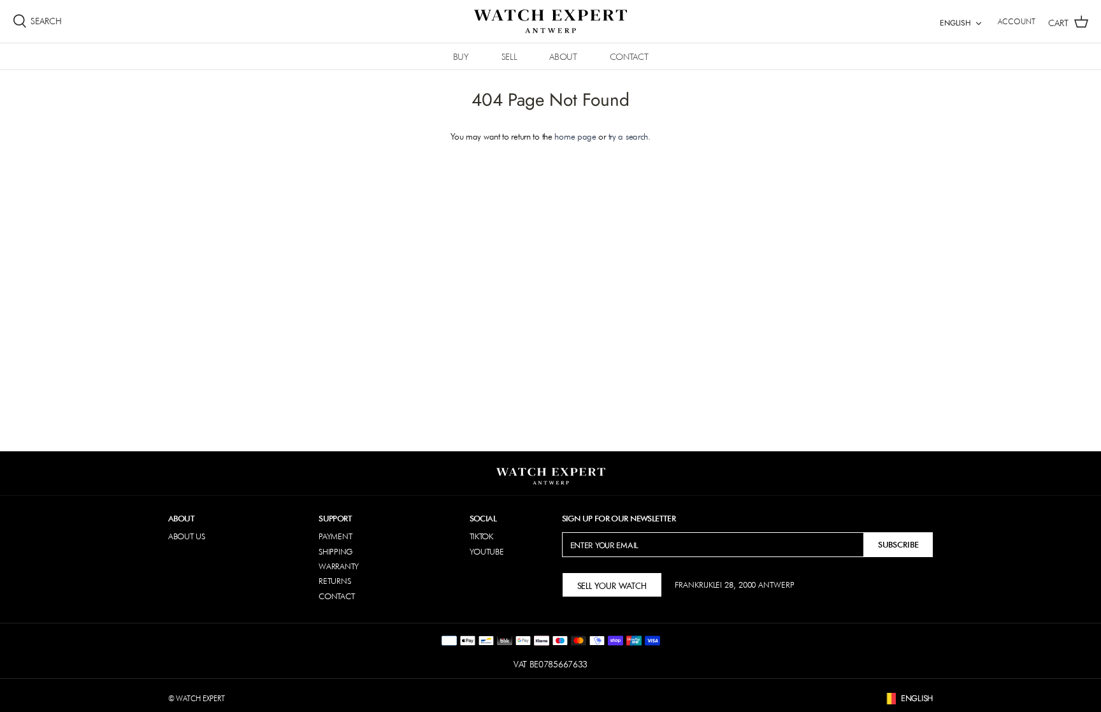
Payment (335, 536)
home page (575, 136)
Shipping (336, 551)
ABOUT (563, 57)
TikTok (481, 536)
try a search (628, 136)
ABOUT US (186, 536)
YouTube (487, 551)
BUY (461, 57)
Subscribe (898, 544)
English (955, 23)
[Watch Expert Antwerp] (550, 21)
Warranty (339, 566)
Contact (336, 596)
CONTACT (629, 57)
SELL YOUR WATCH (612, 584)
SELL (509, 57)
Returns (334, 581)
